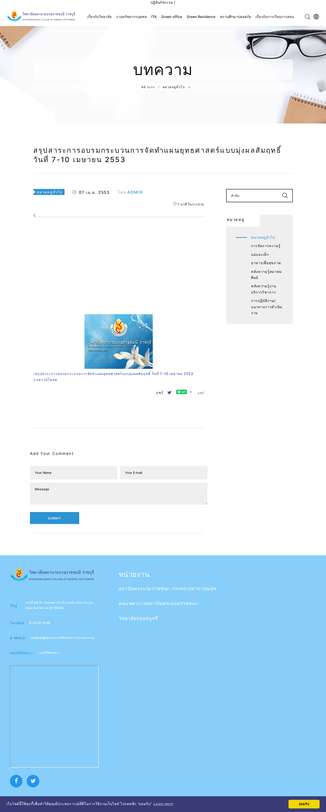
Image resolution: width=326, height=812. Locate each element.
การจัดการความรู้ (266, 246)
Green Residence (201, 17)
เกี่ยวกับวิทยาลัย (99, 17)
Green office (171, 17)
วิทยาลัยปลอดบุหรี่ (138, 618)
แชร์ (201, 393)
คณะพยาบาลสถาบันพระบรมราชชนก (158, 603)
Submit (54, 518)
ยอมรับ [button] (304, 804)
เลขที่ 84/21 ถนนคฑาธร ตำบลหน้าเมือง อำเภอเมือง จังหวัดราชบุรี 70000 (58, 605)
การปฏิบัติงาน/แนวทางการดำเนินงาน (266, 306)
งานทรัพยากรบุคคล (131, 17)
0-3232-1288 (39, 623)
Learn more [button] (163, 804)
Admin (135, 192)
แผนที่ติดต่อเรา (50, 652)
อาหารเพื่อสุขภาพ (266, 263)
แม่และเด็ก (260, 254)
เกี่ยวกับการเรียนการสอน (274, 17)
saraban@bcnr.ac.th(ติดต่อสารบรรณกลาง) (62, 637)
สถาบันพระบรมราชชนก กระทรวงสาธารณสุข (167, 588)
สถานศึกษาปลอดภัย (235, 17)
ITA (154, 17)
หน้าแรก (148, 87)
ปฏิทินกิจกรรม (162, 2)
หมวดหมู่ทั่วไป (174, 87)
